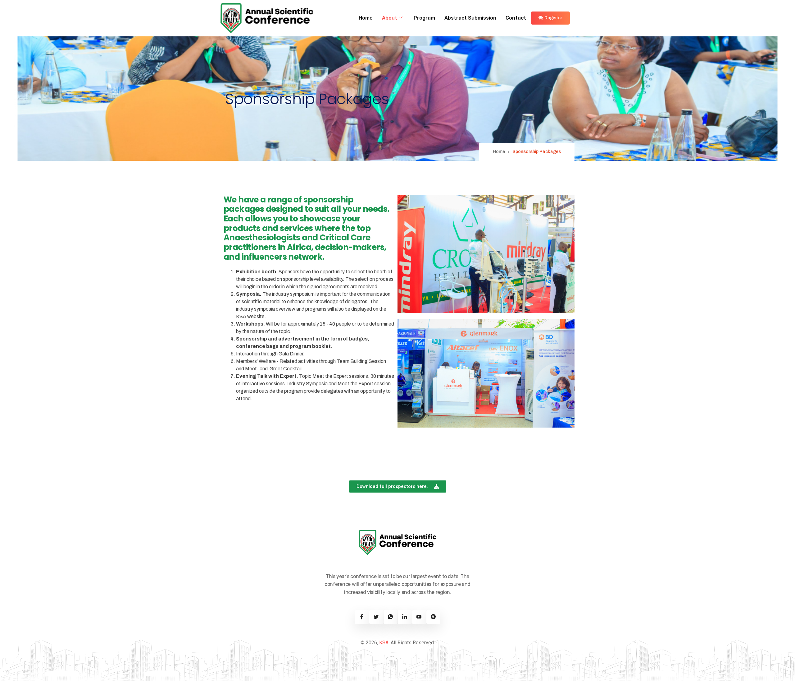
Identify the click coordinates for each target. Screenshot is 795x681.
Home (366, 18)
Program (424, 18)
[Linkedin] (405, 617)
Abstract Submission (470, 18)
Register (553, 18)
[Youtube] (419, 617)
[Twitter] (376, 617)
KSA (383, 643)
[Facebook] (362, 617)
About (389, 18)
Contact (516, 18)
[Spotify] (433, 617)
